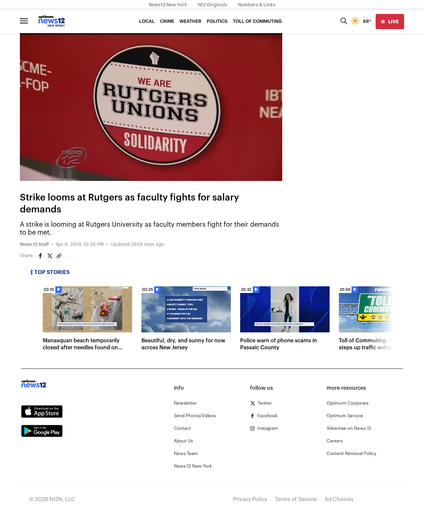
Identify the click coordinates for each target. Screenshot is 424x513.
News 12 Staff (34, 244)
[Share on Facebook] (40, 255)
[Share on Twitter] (49, 255)
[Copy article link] (59, 255)
